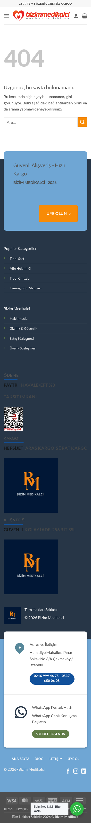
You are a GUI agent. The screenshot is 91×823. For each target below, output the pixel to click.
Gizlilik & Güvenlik (23, 328)
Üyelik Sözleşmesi (23, 348)
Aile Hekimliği (20, 268)
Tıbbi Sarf (17, 258)
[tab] (11, 385)
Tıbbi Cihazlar (20, 278)
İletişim (22, 809)
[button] (6, 16)
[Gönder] (82, 122)
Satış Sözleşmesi (22, 338)
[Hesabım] (76, 15)
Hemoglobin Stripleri (25, 288)
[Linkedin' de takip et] (83, 771)
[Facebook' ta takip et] (68, 771)
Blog (8, 809)
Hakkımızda (18, 318)
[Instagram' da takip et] (75, 771)
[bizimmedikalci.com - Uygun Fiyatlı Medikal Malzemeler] (41, 15)
